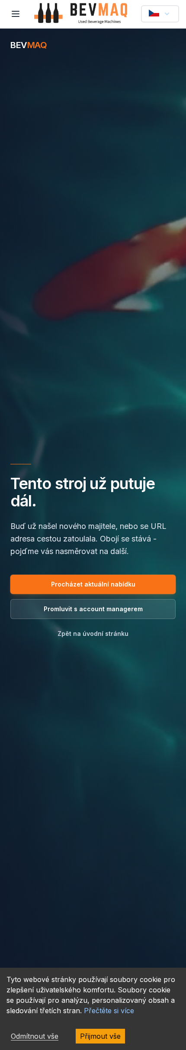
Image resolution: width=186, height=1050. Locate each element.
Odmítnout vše (34, 1036)
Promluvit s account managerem (93, 608)
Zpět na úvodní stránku (93, 633)
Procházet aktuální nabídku (93, 584)
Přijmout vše (100, 1036)
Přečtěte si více (109, 1010)
